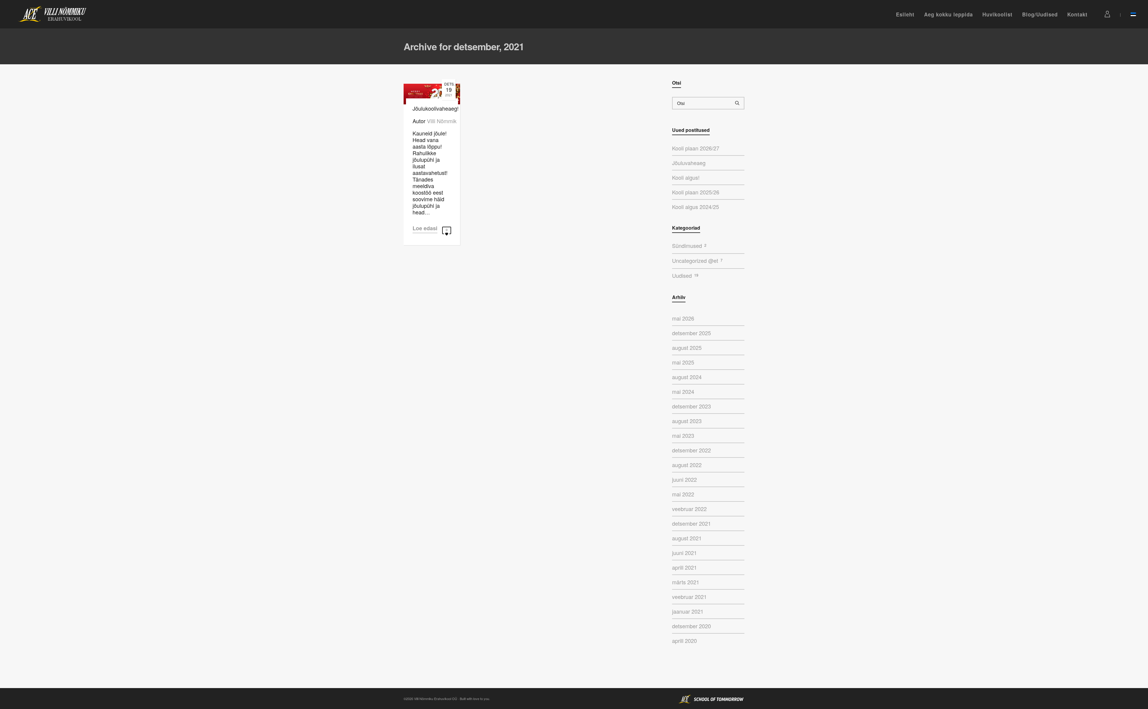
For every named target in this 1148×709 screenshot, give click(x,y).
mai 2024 (683, 391)
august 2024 (687, 377)
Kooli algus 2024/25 (695, 207)
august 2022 (687, 465)
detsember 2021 (691, 523)
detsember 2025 (691, 333)
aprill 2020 (684, 640)
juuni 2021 (684, 552)
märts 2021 (685, 582)
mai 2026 (683, 318)
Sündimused (689, 245)
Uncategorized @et (697, 260)
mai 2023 (683, 435)
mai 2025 (683, 362)
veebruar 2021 (689, 596)
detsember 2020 (691, 626)
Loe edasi (425, 228)
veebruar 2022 (689, 509)
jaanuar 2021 (687, 611)
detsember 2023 (691, 406)
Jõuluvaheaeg (689, 163)
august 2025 (687, 347)
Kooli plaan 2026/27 (695, 148)
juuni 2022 (684, 479)
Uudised (685, 275)
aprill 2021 (684, 567)
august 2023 (687, 421)
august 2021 (687, 538)
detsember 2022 (691, 450)
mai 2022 (683, 494)
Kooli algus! (686, 177)
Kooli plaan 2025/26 (695, 192)
